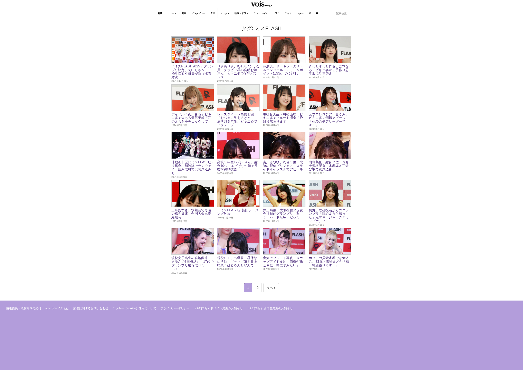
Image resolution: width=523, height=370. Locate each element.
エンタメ (224, 13)
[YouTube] (317, 13)
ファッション (260, 13)
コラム (276, 13)
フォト (288, 13)
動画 (184, 13)
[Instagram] (309, 13)
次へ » (271, 288)
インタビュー (199, 13)
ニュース (172, 13)
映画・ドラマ (241, 13)
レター (300, 13)
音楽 (212, 13)
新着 (160, 13)
